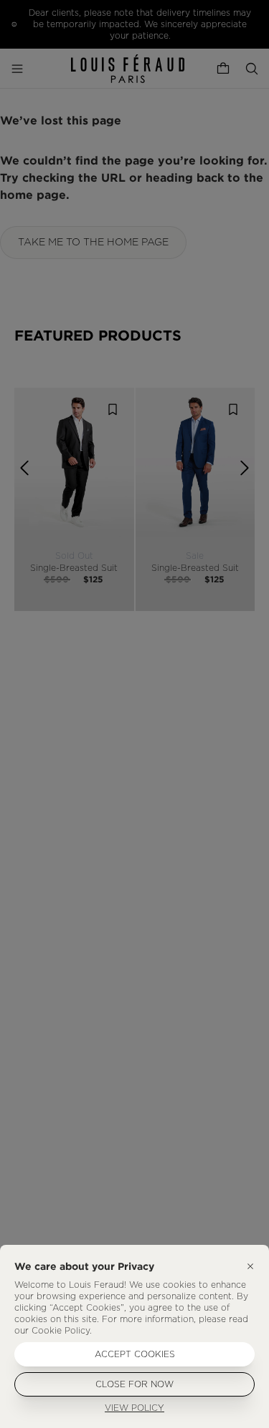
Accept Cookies (135, 1354)
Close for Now (134, 1384)
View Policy (134, 1408)
